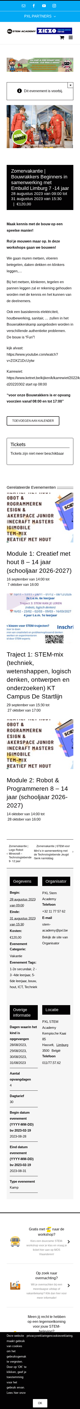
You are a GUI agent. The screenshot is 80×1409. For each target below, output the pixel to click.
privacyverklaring (37, 1335)
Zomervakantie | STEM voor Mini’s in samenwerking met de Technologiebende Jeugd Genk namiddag (52, 852)
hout (13, 987)
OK (40, 1403)
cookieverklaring (62, 1335)
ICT (20, 987)
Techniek (30, 987)
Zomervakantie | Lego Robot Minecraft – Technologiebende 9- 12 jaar (20, 853)
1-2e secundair (20, 969)
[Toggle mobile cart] (62, 37)
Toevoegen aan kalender (33, 420)
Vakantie (16, 956)
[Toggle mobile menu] (71, 37)
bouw (32, 981)
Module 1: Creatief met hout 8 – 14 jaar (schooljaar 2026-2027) (39, 562)
